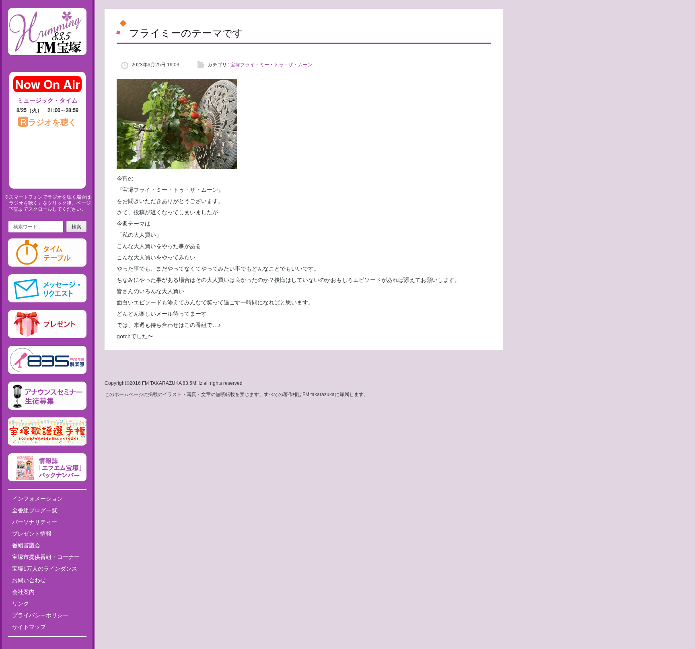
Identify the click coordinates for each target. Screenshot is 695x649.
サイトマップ (29, 627)
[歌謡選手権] (47, 444)
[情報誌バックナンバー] (47, 480)
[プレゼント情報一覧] (47, 336)
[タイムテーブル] (47, 265)
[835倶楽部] (47, 372)
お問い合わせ (29, 580)
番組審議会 (26, 545)
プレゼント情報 (31, 533)
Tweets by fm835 (47, 646)
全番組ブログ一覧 (34, 510)
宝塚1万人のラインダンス (44, 568)
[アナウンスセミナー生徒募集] (47, 408)
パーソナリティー (34, 522)
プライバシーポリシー (40, 615)
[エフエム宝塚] (47, 61)
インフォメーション (37, 498)
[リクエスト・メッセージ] (47, 301)
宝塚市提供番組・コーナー (46, 557)
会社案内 (23, 592)
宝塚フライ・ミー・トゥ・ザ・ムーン (271, 65)
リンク (20, 603)
